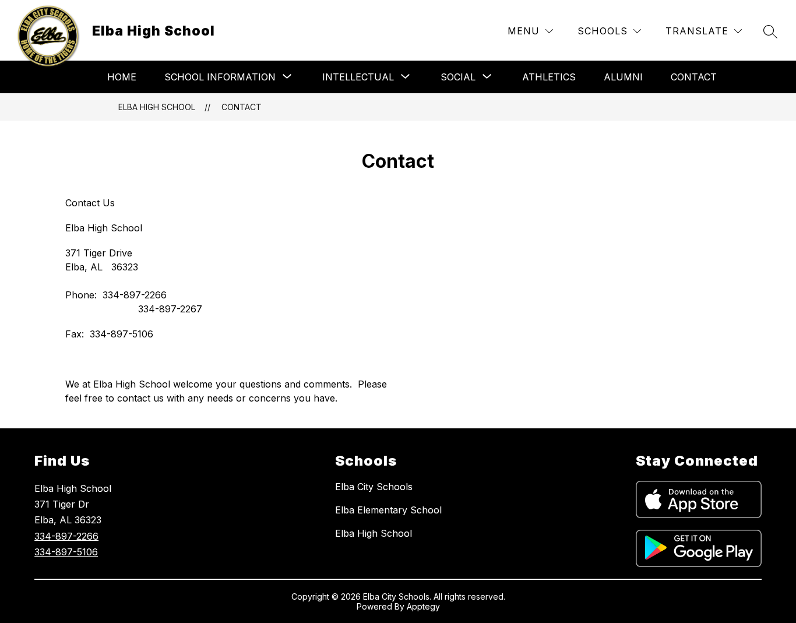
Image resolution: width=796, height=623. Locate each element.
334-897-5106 (66, 552)
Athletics (549, 77)
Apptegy (423, 606)
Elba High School (156, 107)
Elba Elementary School (388, 510)
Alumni (623, 77)
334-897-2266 (66, 536)
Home (121, 77)
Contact (694, 77)
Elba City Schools (374, 486)
